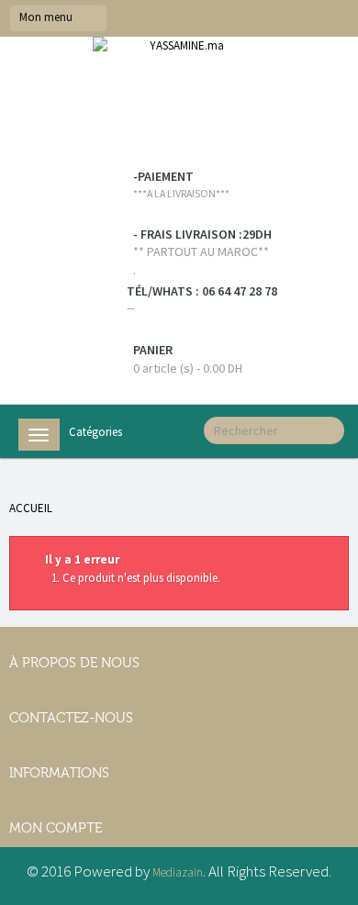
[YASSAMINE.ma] (179, 103)
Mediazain (177, 872)
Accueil (30, 508)
